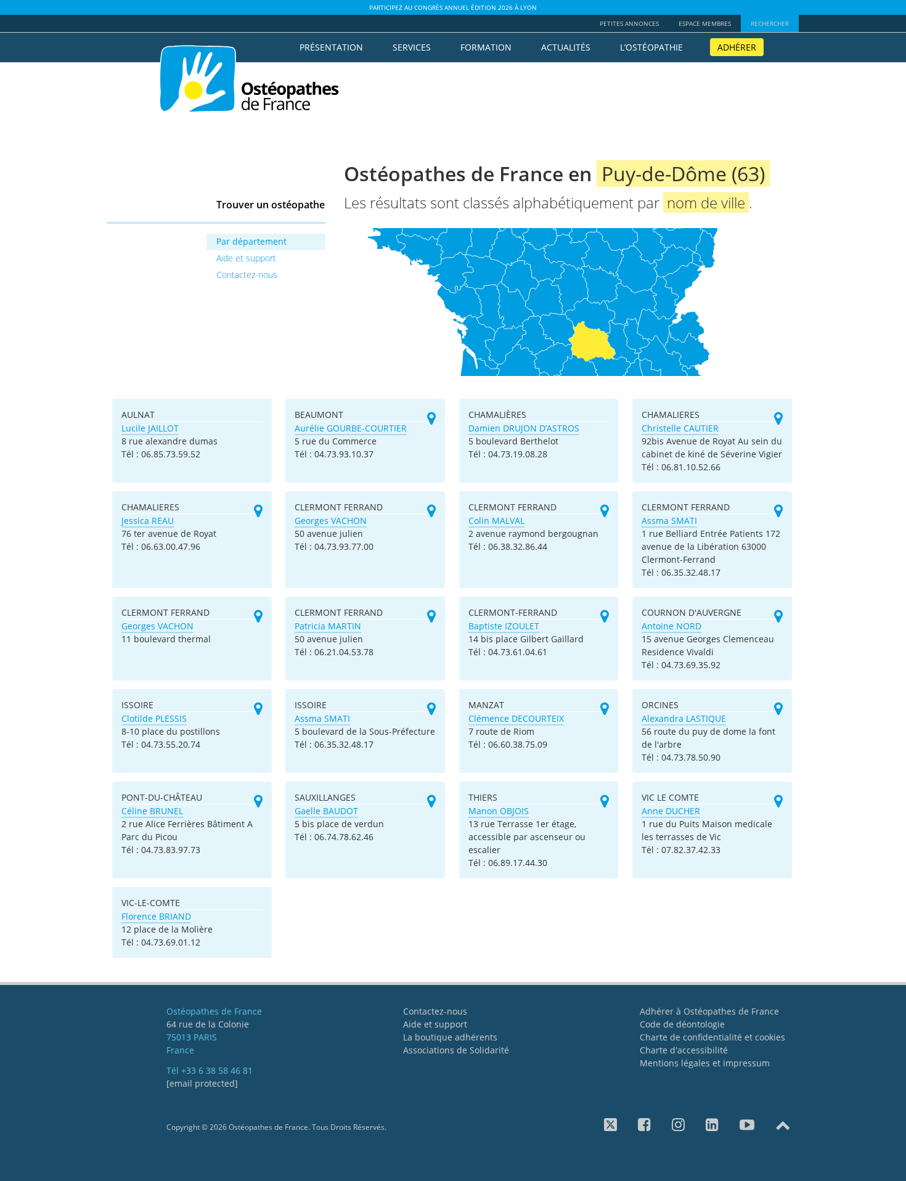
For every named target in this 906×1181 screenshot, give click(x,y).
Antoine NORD (671, 626)
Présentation (331, 47)
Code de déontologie (682, 1024)
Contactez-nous (246, 274)
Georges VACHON (331, 520)
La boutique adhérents (450, 1037)
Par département (251, 241)
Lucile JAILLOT (150, 428)
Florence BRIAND (156, 916)
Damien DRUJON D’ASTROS (523, 428)
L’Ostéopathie (651, 47)
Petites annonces (629, 23)
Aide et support (246, 258)
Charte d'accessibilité (684, 1050)
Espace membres (705, 23)
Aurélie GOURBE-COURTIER (351, 428)
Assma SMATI (669, 520)
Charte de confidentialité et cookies (712, 1037)
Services (412, 47)
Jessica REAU (147, 520)
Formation (486, 47)
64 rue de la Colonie (207, 1024)
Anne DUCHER (671, 811)
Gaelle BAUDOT (326, 811)
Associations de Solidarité (456, 1050)
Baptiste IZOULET (503, 626)
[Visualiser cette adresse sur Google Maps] (431, 419)
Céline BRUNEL (152, 811)
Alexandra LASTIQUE (684, 718)
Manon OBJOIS (498, 811)
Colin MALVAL (496, 520)
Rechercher (770, 23)
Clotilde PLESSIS (154, 718)
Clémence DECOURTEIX (516, 718)
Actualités (565, 47)
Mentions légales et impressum (705, 1063)
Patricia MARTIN (328, 626)
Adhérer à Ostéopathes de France (709, 1011)
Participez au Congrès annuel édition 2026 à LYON (453, 7)
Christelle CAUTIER (680, 428)
